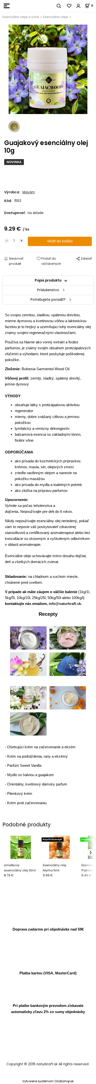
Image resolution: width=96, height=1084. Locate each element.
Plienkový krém (19, 793)
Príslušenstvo (48, 290)
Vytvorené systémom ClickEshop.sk (48, 1081)
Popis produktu (48, 280)
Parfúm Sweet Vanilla (24, 765)
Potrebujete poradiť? (48, 299)
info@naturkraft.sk (65, 603)
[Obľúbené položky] (69, 6)
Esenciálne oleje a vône (20, 17)
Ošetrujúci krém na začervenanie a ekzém (41, 747)
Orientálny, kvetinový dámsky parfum (37, 784)
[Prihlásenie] (78, 6)
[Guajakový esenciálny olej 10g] (48, 69)
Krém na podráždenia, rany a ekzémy (37, 756)
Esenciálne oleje (55, 17)
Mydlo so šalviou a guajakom (30, 775)
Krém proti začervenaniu (27, 803)
